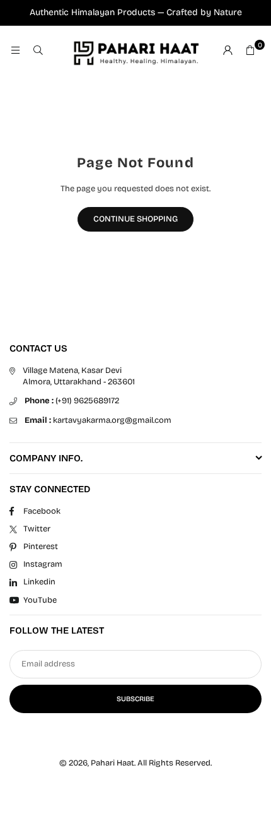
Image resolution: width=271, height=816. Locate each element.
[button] (250, 51)
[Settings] (227, 51)
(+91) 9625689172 (72, 401)
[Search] (37, 51)
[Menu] (15, 51)
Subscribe (135, 699)
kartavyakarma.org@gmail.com (98, 420)
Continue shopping (135, 219)
